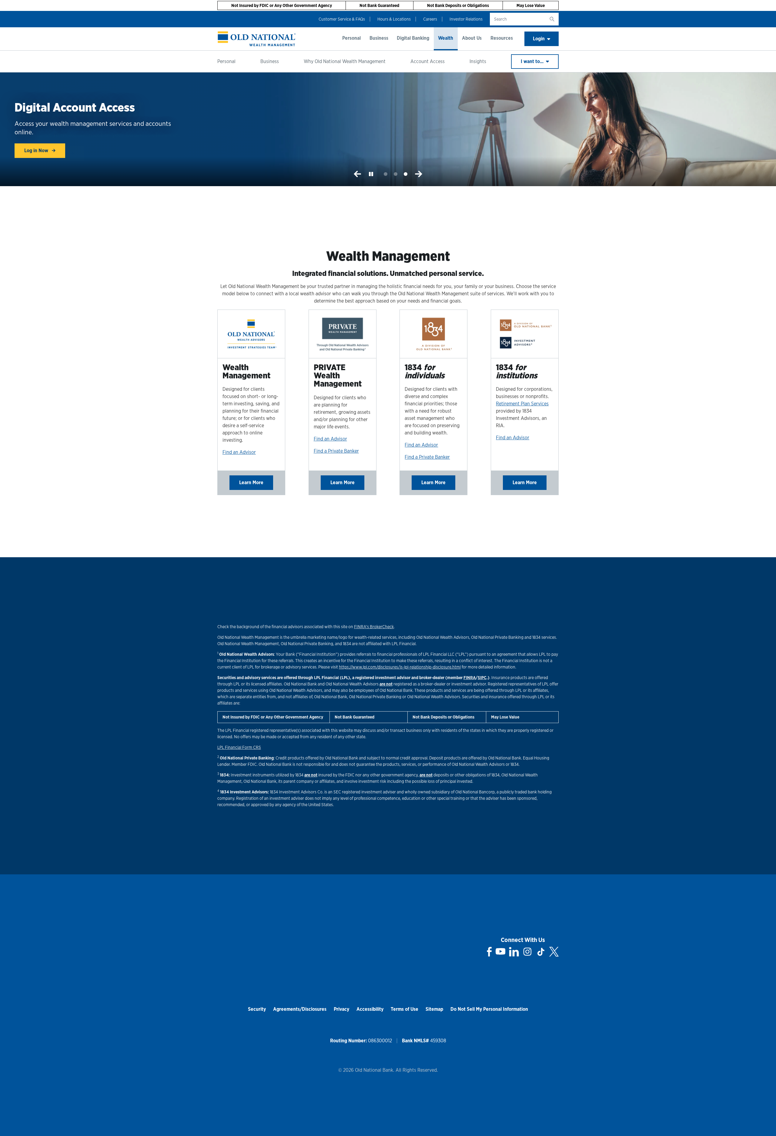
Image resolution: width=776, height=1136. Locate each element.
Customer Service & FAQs (342, 19)
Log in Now (36, 150)
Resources (501, 38)
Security (257, 1009)
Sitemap (434, 1009)
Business (379, 38)
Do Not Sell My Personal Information (489, 1009)
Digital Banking (413, 38)
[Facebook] (489, 952)
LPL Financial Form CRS (239, 747)
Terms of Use (404, 1009)
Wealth (445, 38)
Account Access (427, 61)
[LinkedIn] (514, 952)
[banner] (256, 38)
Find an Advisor (239, 452)
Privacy (341, 1009)
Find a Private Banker (336, 451)
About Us (472, 38)
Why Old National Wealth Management (345, 61)
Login (539, 39)
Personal (351, 38)
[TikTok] (541, 952)
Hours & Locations (394, 19)
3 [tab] (405, 174)
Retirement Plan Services (522, 404)
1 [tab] (386, 174)
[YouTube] (500, 952)
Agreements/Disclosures (299, 1009)
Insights (478, 61)
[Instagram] (527, 952)
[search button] (552, 19)
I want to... (533, 61)
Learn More (251, 482)
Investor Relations (466, 19)
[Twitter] (554, 952)
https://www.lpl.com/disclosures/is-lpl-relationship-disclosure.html (400, 667)
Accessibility (369, 1009)
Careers (430, 19)
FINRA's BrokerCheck (374, 626)
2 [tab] (396, 174)
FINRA (469, 677)
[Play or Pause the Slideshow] (371, 174)
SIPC (482, 677)
